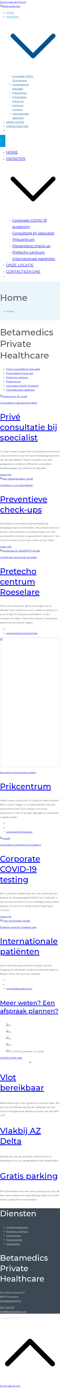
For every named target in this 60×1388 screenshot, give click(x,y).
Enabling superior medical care (18, 927)
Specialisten (13, 1244)
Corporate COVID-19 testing (20, 869)
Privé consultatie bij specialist (28, 427)
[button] (33, 72)
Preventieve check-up (31, 246)
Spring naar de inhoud (13, 2)
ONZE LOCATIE (15, 122)
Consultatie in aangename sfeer (18, 402)
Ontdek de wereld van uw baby (18, 557)
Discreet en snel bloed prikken (18, 772)
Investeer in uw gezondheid (16, 485)
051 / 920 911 (7, 1307)
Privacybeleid (14, 1239)
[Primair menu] (2, 138)
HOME (10, 12)
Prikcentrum (19, 92)
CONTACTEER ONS (17, 126)
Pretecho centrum (28, 252)
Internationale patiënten (33, 259)
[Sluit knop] (2, 144)
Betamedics (28, 1318)
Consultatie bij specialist (33, 233)
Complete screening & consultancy (20, 844)
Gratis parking (29, 1176)
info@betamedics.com (13, 1311)
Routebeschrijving (10, 1300)
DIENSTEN (15, 158)
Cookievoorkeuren (17, 1227)
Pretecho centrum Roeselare (20, 581)
